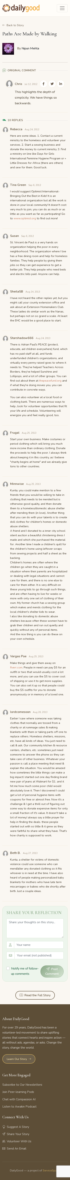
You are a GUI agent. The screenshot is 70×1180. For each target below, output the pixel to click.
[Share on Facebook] (43, 84)
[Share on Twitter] (52, 84)
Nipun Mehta (30, 48)
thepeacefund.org (50, 381)
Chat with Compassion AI (19, 1099)
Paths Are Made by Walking (29, 34)
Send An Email (16, 1149)
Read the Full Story (37, 995)
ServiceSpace (51, 1170)
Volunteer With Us (19, 1141)
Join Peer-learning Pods (18, 1092)
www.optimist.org (25, 218)
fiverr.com (16, 667)
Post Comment (52, 971)
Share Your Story (18, 1134)
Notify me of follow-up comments (25, 971)
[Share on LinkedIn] (61, 84)
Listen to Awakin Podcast (19, 1107)
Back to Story (15, 25)
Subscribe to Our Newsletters (22, 1085)
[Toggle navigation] (62, 8)
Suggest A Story (18, 1127)
